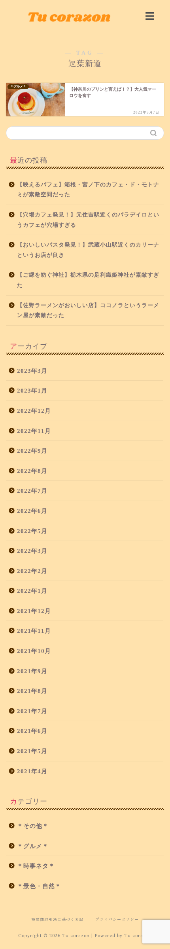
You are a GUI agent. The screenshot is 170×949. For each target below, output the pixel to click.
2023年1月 (32, 390)
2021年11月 (34, 630)
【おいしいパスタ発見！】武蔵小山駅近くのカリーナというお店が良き (88, 250)
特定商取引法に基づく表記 (57, 919)
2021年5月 (32, 751)
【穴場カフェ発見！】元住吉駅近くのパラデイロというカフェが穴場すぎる (88, 220)
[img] (149, 16)
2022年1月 (32, 590)
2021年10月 (34, 650)
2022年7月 (32, 490)
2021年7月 (32, 711)
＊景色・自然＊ (39, 886)
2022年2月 (32, 571)
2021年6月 (32, 730)
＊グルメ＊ (33, 846)
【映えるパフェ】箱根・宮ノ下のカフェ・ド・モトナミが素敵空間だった (88, 190)
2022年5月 (32, 531)
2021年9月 (32, 671)
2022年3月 (32, 550)
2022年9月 (32, 450)
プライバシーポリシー (117, 919)
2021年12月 (34, 610)
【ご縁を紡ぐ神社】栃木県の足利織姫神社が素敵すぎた (88, 280)
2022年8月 (32, 470)
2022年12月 (34, 410)
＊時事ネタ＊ (36, 865)
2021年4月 (32, 771)
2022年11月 (34, 430)
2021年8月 (32, 690)
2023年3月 (32, 370)
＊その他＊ (33, 825)
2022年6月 (32, 510)
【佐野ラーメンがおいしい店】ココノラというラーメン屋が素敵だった (88, 310)
